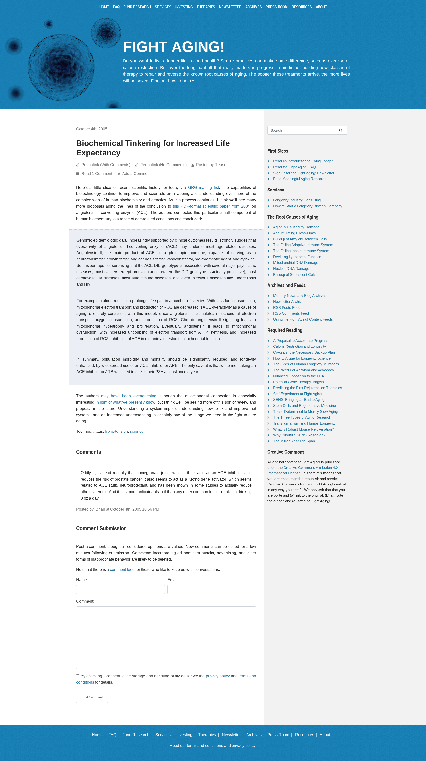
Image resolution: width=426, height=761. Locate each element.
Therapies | (209, 735)
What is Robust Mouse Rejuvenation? (303, 429)
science (136, 431)
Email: (172, 580)
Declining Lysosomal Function (297, 257)
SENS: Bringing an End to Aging (298, 400)
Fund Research (137, 7)
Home (104, 7)
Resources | (307, 735)
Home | (99, 735)
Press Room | (280, 735)
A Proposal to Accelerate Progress (300, 340)
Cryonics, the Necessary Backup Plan (304, 352)
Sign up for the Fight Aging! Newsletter (303, 173)
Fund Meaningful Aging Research (299, 179)
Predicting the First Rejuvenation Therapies (307, 388)
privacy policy (218, 676)
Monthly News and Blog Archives (299, 296)
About (321, 7)
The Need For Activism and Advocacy (303, 370)
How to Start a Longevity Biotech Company (307, 206)
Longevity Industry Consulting (297, 200)
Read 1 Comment (97, 174)
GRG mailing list (203, 187)
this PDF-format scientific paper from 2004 (211, 206)
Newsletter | (234, 735)
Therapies (206, 7)
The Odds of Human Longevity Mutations (306, 364)
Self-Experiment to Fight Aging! (298, 394)
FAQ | (114, 735)
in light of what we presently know (125, 402)
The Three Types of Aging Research (302, 417)
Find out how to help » (173, 80)
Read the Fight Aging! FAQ (294, 167)
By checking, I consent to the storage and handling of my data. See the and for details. (166, 679)
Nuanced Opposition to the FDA (298, 376)
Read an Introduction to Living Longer (303, 161)
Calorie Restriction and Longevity (299, 346)
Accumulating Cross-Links (294, 233)
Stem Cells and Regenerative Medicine (304, 405)
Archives (253, 7)
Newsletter (230, 7)
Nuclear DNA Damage (291, 268)
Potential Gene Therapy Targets (298, 382)
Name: (82, 580)
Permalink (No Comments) (163, 165)
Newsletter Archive (288, 301)
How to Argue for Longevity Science (302, 358)
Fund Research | (138, 735)
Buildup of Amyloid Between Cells (300, 239)
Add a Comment (136, 174)
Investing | (187, 735)
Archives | (256, 735)
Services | (165, 735)
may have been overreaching (128, 396)
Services (163, 7)
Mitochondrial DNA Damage (295, 262)
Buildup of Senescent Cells (294, 274)
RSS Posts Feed (286, 307)
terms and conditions (205, 746)
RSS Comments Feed (291, 313)
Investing (184, 7)
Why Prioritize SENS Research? (299, 435)
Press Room (277, 7)
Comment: (85, 601)
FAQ (116, 7)
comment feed (122, 569)
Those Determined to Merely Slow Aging (305, 411)
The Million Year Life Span (294, 441)
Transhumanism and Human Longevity (304, 423)
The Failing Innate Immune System (301, 251)
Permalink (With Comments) (105, 165)
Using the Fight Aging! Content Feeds (303, 319)
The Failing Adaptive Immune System (303, 245)
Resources (302, 7)
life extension (116, 431)
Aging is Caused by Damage (296, 227)
